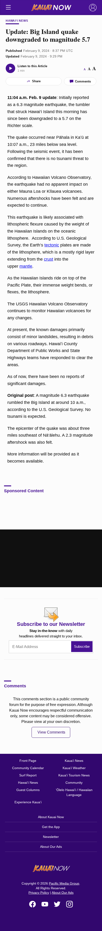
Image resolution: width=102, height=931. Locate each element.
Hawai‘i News (17, 20)
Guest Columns (28, 790)
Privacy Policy (38, 892)
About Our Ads (51, 847)
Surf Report (28, 775)
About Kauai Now (51, 817)
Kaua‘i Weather (74, 768)
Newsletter (51, 837)
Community (74, 782)
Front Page (27, 761)
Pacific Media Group (64, 883)
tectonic (51, 245)
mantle (25, 266)
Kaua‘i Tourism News (74, 775)
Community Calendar (28, 768)
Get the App (51, 827)
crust (48, 259)
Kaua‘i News (74, 761)
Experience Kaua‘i (28, 802)
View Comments (51, 732)
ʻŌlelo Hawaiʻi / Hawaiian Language (74, 792)
